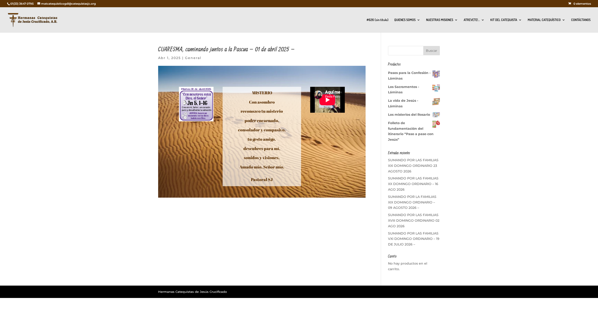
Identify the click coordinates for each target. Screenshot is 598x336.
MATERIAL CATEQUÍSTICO (544, 20)
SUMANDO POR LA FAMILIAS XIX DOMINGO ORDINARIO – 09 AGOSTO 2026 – (412, 202)
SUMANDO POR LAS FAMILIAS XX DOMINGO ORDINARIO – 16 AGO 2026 (413, 184)
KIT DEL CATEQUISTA (503, 20)
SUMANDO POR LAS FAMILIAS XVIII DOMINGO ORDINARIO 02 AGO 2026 (413, 220)
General (193, 58)
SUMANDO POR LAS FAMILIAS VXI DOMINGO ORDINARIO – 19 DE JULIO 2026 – (413, 239)
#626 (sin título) (377, 20)
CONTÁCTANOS (581, 20)
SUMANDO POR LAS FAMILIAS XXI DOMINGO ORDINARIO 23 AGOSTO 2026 (413, 165)
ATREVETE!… (472, 20)
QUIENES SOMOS (405, 20)
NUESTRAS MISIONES (439, 20)
